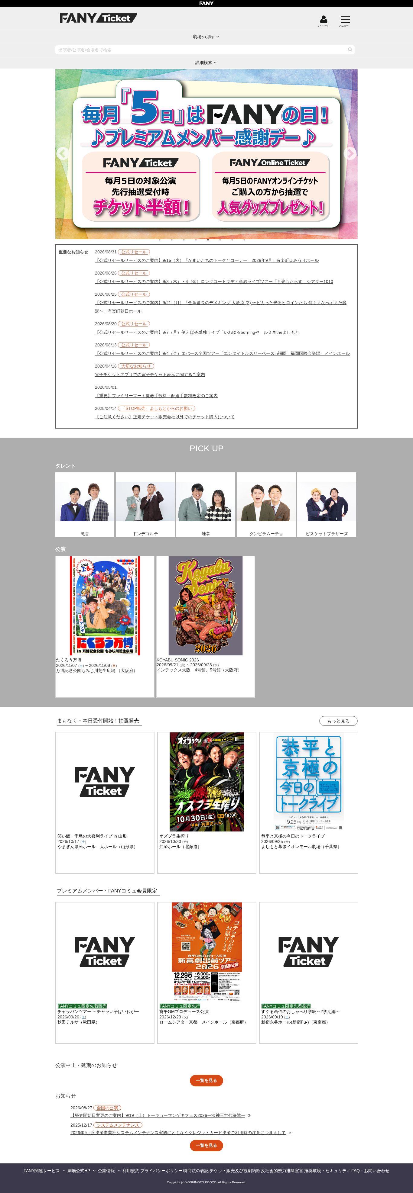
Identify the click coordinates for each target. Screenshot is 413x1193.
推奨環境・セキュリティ (327, 1170)
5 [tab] (214, 239)
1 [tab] (165, 239)
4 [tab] (201, 239)
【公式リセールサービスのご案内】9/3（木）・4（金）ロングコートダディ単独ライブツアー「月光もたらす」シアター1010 (214, 281)
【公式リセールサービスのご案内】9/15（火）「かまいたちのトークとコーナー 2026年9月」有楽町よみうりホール (207, 260)
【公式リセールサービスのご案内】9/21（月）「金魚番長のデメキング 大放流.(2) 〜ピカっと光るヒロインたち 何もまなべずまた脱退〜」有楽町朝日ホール (220, 307)
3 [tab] (189, 239)
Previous (62, 154)
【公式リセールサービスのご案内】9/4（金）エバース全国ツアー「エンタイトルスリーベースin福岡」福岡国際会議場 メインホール (222, 353)
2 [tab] (177, 239)
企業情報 (106, 1170)
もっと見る (338, 720)
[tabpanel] (206, 154)
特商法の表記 (196, 1170)
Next (350, 154)
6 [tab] (226, 239)
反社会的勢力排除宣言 (282, 1170)
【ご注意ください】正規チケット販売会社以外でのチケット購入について (165, 416)
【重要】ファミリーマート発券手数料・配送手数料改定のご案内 (156, 395)
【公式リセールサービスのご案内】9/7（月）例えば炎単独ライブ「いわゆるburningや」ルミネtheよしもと (197, 332)
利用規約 (130, 1170)
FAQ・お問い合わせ (370, 1170)
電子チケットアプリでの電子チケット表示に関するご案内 (150, 374)
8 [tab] (250, 239)
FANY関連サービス (42, 1170)
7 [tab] (238, 239)
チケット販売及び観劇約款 (235, 1170)
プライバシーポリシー (161, 1170)
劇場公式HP (78, 1170)
